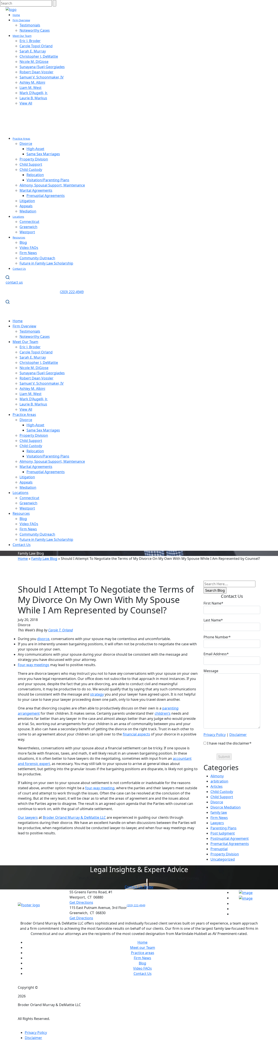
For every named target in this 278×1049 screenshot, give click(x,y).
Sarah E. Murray (33, 51)
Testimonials (30, 25)
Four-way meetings (33, 664)
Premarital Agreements (229, 843)
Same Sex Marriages (43, 154)
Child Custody (31, 169)
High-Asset (35, 148)
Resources (19, 237)
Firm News (28, 252)
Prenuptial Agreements (45, 195)
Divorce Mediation (225, 807)
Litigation (27, 200)
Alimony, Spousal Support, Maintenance (52, 185)
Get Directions (81, 902)
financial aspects (136, 734)
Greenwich (28, 226)
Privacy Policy (215, 734)
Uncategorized (222, 859)
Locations (18, 217)
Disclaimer (238, 734)
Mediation (28, 211)
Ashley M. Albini (32, 82)
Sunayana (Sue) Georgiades (42, 66)
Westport (27, 232)
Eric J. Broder (30, 40)
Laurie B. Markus (33, 98)
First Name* (213, 603)
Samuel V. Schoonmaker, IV (42, 77)
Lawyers (217, 822)
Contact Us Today (139, 886)
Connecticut (29, 221)
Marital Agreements (36, 190)
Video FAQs (29, 247)
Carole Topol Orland (36, 46)
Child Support (31, 164)
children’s (162, 713)
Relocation (35, 174)
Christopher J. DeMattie (39, 56)
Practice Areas (21, 139)
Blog (23, 242)
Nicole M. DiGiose (34, 61)
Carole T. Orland (60, 630)
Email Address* (216, 654)
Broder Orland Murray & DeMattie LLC (74, 817)
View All (26, 103)
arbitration (219, 781)
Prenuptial (219, 848)
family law (218, 812)
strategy (97, 694)
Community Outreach (37, 258)
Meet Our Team (22, 36)
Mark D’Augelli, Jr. (34, 92)
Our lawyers (28, 817)
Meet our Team (142, 947)
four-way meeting (99, 788)
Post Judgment (222, 833)
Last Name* (213, 620)
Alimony (217, 776)
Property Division (34, 159)
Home (16, 15)
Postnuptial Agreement (229, 838)
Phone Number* (217, 637)
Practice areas (142, 952)
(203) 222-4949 (136, 905)
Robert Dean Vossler (36, 72)
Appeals (26, 206)
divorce (43, 638)
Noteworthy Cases (35, 30)
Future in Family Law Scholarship (46, 263)
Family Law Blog (44, 558)
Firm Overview (21, 20)
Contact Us (19, 269)
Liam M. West (30, 87)
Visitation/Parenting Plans (47, 180)
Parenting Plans (223, 828)
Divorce (26, 143)
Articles (216, 786)
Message (211, 670)
